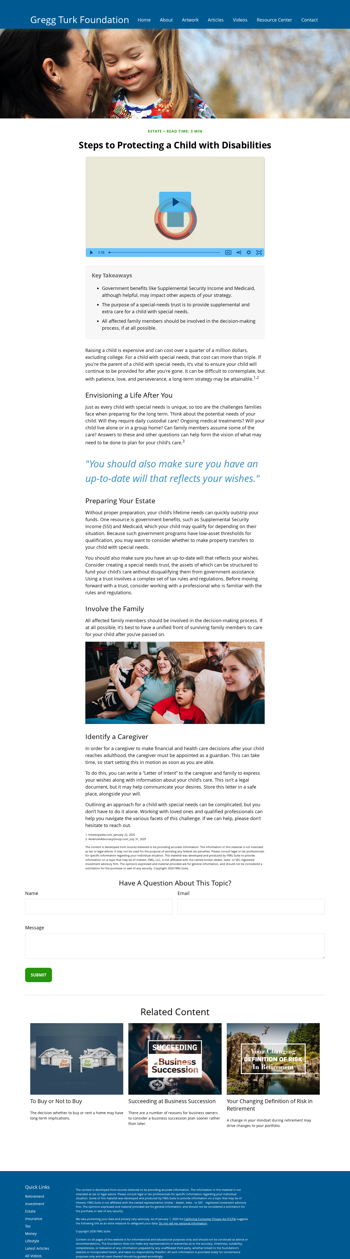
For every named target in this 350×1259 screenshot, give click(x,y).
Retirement (34, 1196)
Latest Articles (37, 1248)
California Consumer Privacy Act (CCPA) (210, 1219)
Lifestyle (32, 1240)
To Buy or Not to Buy (56, 1101)
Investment (34, 1203)
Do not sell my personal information (183, 1223)
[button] (144, 19)
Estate (30, 1211)
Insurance (33, 1218)
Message (34, 927)
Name (31, 893)
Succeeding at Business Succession (172, 1101)
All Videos (33, 1255)
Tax (27, 1226)
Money (31, 1233)
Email (184, 893)
